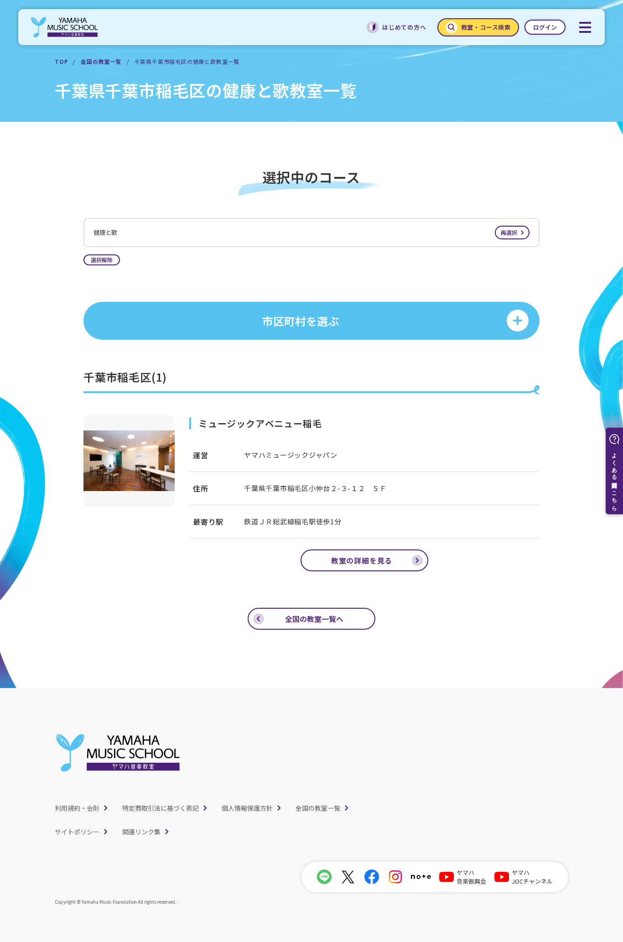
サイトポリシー (77, 831)
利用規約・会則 (77, 808)
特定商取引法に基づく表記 (160, 808)
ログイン (545, 27)
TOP (61, 61)
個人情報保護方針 (247, 808)
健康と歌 (305, 232)
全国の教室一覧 (101, 61)
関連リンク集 (141, 831)
